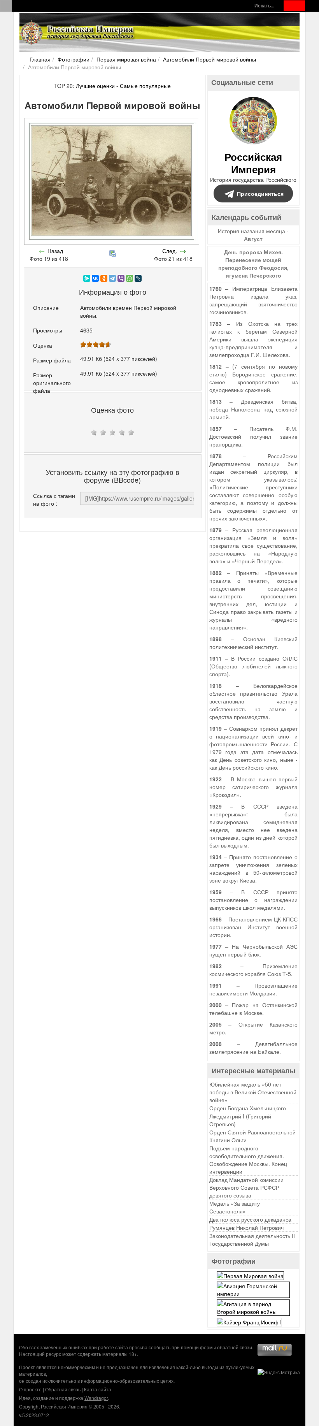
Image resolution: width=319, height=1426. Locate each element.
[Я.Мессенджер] (86, 278)
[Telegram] (112, 278)
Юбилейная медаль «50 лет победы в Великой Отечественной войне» (252, 1092)
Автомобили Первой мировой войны (209, 59)
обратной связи (234, 1347)
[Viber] (120, 278)
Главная (40, 59)
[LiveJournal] (138, 278)
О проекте (30, 1389)
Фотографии (73, 59)
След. (169, 251)
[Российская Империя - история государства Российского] (77, 32)
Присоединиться (260, 193)
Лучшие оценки (95, 86)
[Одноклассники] (103, 278)
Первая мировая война (126, 59)
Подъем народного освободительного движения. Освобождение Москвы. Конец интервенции (248, 1159)
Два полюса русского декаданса (250, 1219)
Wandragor (96, 1397)
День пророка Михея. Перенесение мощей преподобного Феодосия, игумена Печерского (253, 263)
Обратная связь (63, 1389)
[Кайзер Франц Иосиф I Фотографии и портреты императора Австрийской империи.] (249, 1321)
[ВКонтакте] (95, 278)
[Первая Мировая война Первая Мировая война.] (250, 1274)
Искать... (264, 5)
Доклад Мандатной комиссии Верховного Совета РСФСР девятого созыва (246, 1187)
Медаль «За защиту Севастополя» (234, 1207)
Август (253, 239)
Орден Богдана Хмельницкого (247, 1108)
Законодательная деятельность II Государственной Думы (252, 1239)
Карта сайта (97, 1389)
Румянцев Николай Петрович (246, 1227)
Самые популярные (145, 86)
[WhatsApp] (129, 278)
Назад (55, 251)
